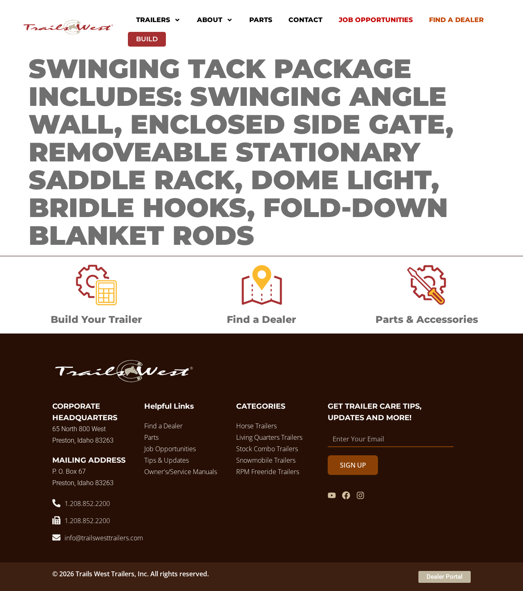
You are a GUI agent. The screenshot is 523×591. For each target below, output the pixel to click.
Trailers (153, 20)
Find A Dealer (456, 20)
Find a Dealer (261, 319)
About (209, 20)
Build (147, 39)
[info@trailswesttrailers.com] (56, 537)
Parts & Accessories (426, 319)
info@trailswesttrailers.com (104, 537)
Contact (305, 20)
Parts (260, 20)
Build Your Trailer (96, 319)
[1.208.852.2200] (56, 503)
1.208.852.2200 (87, 503)
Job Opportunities (376, 20)
